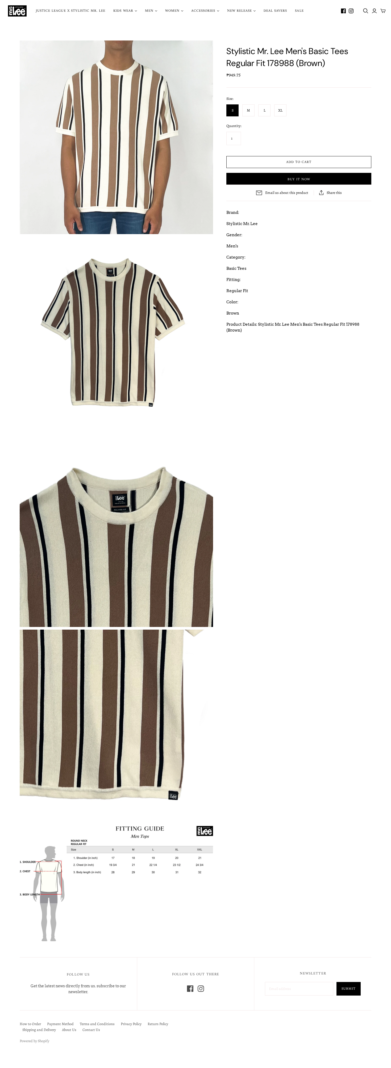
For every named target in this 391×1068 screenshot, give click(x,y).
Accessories (203, 11)
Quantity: (233, 125)
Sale (299, 11)
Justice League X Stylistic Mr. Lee (70, 11)
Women (172, 11)
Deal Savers (275, 11)
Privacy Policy (131, 1023)
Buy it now (299, 179)
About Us (69, 1029)
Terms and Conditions (97, 1023)
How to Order (30, 1023)
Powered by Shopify (34, 1040)
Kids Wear (123, 11)
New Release (239, 11)
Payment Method (60, 1023)
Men (149, 11)
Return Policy (158, 1023)
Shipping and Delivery (39, 1029)
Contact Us (91, 1029)
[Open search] (365, 11)
